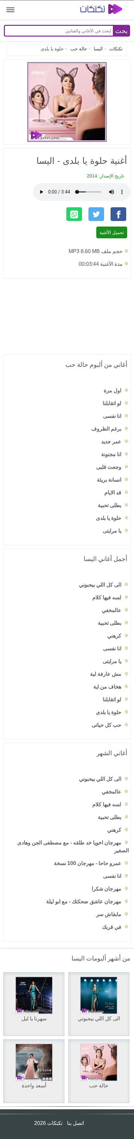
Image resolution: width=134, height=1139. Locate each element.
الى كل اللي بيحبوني (101, 584)
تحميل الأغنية (112, 232)
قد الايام (113, 492)
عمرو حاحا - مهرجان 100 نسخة (88, 863)
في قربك (112, 927)
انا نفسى (113, 416)
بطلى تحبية (110, 505)
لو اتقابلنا (113, 403)
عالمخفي (112, 610)
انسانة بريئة (110, 480)
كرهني (115, 635)
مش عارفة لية (106, 674)
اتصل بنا (75, 1123)
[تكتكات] (96, 10)
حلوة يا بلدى (109, 518)
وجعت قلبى (109, 467)
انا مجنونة (112, 454)
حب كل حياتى (107, 725)
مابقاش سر (109, 914)
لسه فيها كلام (107, 597)
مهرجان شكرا (107, 889)
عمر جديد (112, 441)
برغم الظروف (107, 429)
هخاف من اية (108, 686)
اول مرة (113, 390)
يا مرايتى (113, 531)
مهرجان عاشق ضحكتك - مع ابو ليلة (84, 901)
